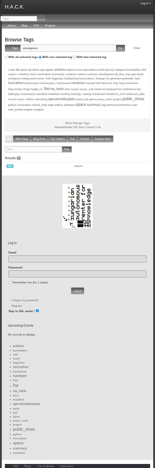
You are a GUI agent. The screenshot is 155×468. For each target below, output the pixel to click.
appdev (49, 69)
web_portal (15, 109)
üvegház (28, 109)
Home (12, 25)
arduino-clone (74, 69)
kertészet (99, 89)
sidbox (59, 104)
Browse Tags (19, 39)
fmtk (48, 78)
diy (116, 74)
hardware (78, 83)
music (20, 99)
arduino (60, 70)
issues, (84, 89)
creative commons (87, 74)
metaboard (98, 94)
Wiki (15, 466)
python (12, 104)
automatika (89, 69)
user (134, 104)
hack (137, 78)
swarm (78, 165)
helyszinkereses (128, 83)
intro (67, 89)
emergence (14, 78)
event (33, 78)
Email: (12, 252)
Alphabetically (63, 127)
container (70, 74)
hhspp (26, 89)
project (117, 99)
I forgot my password (25, 300)
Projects (50, 25)
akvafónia (33, 69)
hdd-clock (106, 83)
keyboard (111, 89)
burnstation (133, 69)
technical (112, 104)
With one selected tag (57, 57)
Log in (144, 3)
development (106, 74)
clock (33, 74)
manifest (41, 94)
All (8, 138)
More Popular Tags (77, 123)
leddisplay (14, 94)
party (79, 99)
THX (36, 25)
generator (115, 78)
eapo (133, 74)
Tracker (84, 138)
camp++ (13, 74)
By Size (79, 127)
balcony (109, 69)
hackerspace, (48, 83)
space (80, 104)
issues (75, 89)
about (24, 69)
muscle (12, 99)
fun (108, 78)
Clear (136, 47)
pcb (86, 99)
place (92, 99)
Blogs (27, 466)
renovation (24, 104)
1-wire (11, 69)
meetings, (76, 94)
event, (41, 78)
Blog (24, 25)
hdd (98, 83)
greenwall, (128, 78)
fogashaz (57, 78)
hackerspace (31, 83)
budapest (120, 69)
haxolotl (90, 83)
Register (17, 305)
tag (104, 104)
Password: (15, 267)
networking (41, 99)
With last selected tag (91, 57)
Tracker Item (102, 138)
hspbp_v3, (37, 89)
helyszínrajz (15, 89)
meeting (65, 94)
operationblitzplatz (61, 99)
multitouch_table (135, 94)
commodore (44, 74)
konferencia (129, 89)
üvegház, (39, 109)
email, (140, 74)
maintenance (28, 94)
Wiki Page (22, 138)
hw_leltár (57, 89)
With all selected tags (23, 57)
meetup (87, 94)
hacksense (63, 83)
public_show (133, 99)
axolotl (100, 69)
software (69, 104)
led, (139, 89)
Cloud (90, 127)
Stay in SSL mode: (21, 311)
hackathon (16, 83)
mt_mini (120, 94)
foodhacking (71, 78)
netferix (29, 99)
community (57, 74)
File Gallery (57, 138)
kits (120, 89)
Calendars (66, 466)
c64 (143, 69)
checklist (24, 74)
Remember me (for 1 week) (30, 282)
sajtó (51, 104)
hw (46, 88)
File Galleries (46, 466)
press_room (104, 99)
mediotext (54, 94)
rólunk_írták (39, 104)
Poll (72, 138)
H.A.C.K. (15, 6)
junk (91, 89)
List (98, 127)
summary (94, 105)
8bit (18, 69)
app (42, 69)
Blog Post (39, 138)
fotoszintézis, (87, 78)
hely (115, 83)
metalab (110, 94)
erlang (25, 78)
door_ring (124, 74)
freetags (100, 78)
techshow (125, 104)
